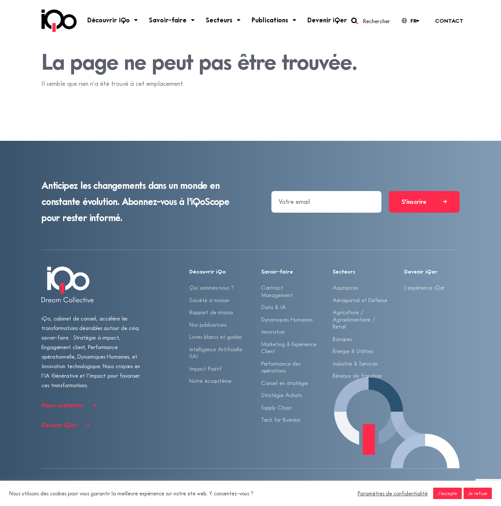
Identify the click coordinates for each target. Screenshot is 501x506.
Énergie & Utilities (353, 351)
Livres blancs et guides (215, 336)
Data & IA (273, 307)
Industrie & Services (355, 363)
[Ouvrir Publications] (294, 20)
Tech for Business (280, 419)
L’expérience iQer (424, 287)
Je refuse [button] (477, 493)
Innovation (273, 331)
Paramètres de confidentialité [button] (393, 493)
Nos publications (207, 324)
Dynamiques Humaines (286, 319)
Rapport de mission (211, 312)
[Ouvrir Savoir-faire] (193, 20)
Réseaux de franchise (357, 375)
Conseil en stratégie (284, 383)
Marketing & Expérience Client (289, 348)
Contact (449, 20)
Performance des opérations (281, 367)
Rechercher (376, 21)
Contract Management (277, 291)
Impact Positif (205, 368)
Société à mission (209, 300)
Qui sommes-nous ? (211, 287)
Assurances (345, 287)
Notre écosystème (210, 380)
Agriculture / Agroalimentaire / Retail (354, 319)
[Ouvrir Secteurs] (239, 20)
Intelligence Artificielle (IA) (215, 353)
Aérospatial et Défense (360, 300)
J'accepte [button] (447, 493)
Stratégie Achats (281, 395)
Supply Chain (276, 407)
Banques (342, 339)
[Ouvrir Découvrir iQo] (136, 20)
